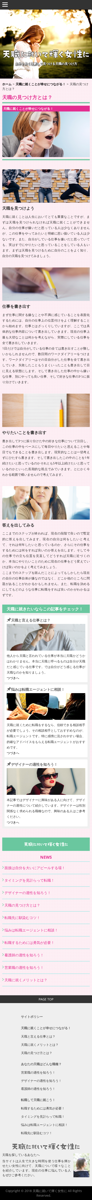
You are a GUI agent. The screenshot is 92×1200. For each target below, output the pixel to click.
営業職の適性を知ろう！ (24, 967)
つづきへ (13, 678)
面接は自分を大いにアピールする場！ (34, 867)
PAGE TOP (46, 999)
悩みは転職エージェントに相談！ (38, 689)
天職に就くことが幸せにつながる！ (28, 108)
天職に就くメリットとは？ (25, 979)
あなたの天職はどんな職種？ (41, 1064)
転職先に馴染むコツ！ (22, 917)
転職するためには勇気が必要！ (29, 942)
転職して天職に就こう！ (38, 1100)
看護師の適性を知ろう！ (24, 955)
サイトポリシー (32, 1016)
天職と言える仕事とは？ (30, 620)
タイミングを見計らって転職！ (29, 880)
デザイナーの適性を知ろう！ (34, 764)
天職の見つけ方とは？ (22, 905)
